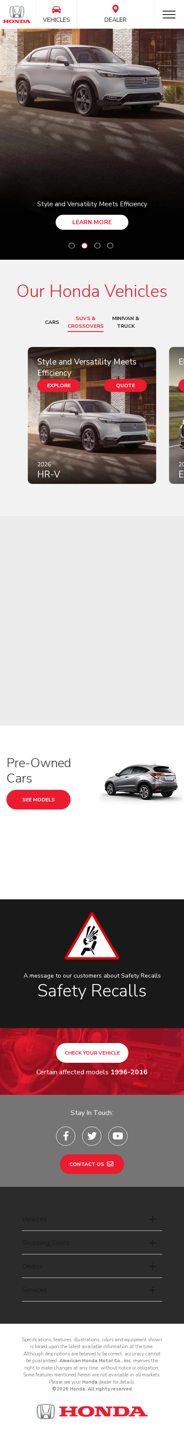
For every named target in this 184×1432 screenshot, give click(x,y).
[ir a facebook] (65, 1136)
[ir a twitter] (91, 1136)
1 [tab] (71, 246)
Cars (52, 322)
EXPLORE (59, 385)
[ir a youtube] (118, 1136)
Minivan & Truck (125, 322)
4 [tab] (110, 246)
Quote (125, 385)
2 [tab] (84, 246)
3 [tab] (97, 246)
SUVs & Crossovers (86, 322)
